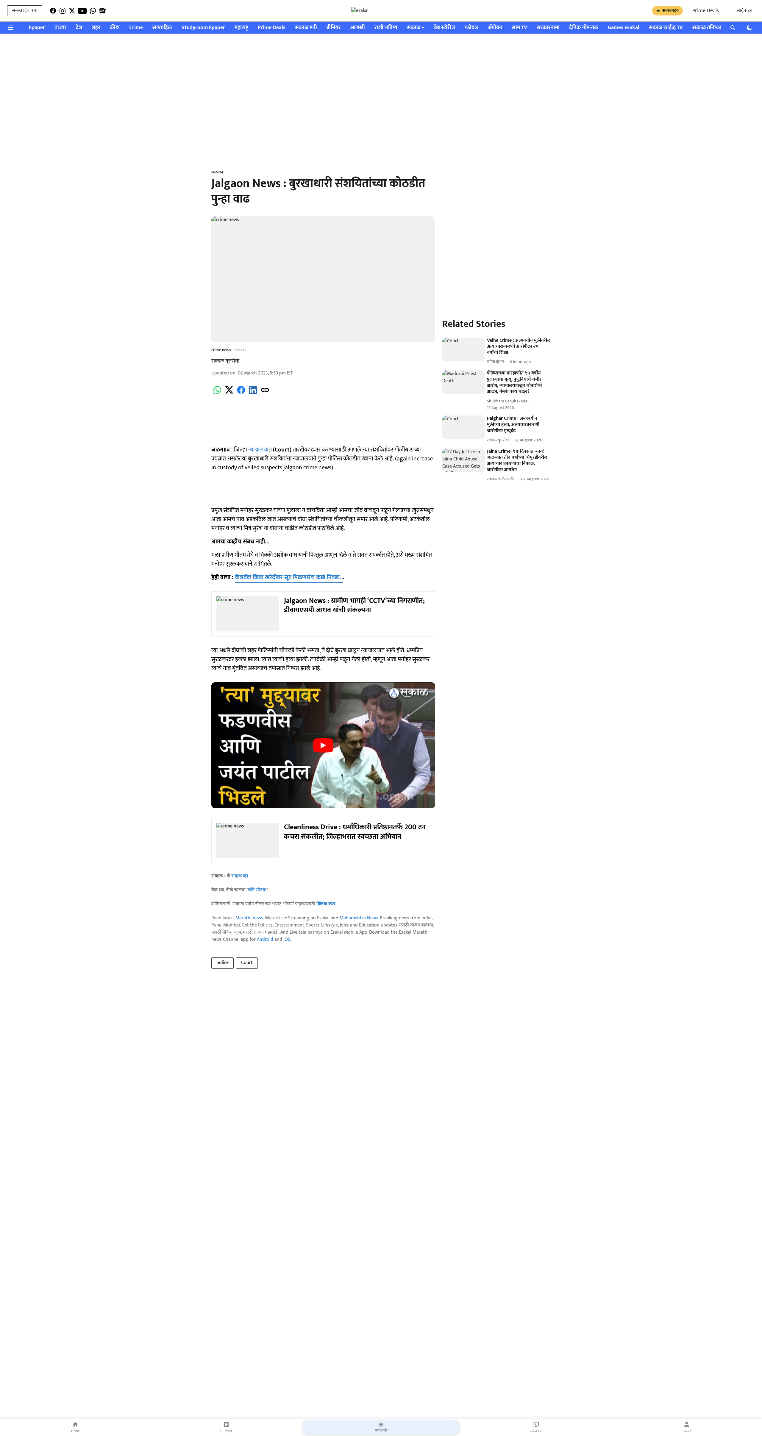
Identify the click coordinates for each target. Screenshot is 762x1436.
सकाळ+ (686, 1431)
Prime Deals (705, 10)
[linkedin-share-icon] (253, 393)
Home (75, 1431)
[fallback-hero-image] (463, 349)
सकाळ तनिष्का (707, 28)
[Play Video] (323, 745)
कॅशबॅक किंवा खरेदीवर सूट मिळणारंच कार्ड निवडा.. (289, 577)
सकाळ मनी (306, 28)
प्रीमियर (334, 28)
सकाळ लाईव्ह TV (666, 28)
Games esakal (623, 28)
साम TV (519, 28)
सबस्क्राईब (670, 10)
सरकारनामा (548, 28)
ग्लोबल (471, 28)
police (222, 963)
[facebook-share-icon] (241, 393)
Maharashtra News (359, 918)
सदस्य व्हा (239, 876)
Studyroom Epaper (203, 28)
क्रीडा (115, 28)
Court (247, 963)
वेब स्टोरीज (444, 28)
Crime (136, 28)
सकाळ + (415, 28)
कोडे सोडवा (257, 890)
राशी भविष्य (385, 28)
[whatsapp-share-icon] (217, 393)
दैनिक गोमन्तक (583, 28)
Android (265, 939)
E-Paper (226, 1431)
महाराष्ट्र (241, 28)
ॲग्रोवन (495, 28)
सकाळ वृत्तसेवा (225, 361)
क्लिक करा (325, 904)
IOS (286, 939)
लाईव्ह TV (536, 1431)
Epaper (37, 28)
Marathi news (249, 918)
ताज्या (60, 28)
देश (79, 28)
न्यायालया (257, 450)
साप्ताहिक (162, 28)
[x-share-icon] (229, 393)
